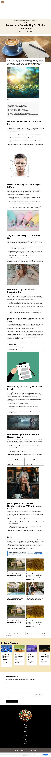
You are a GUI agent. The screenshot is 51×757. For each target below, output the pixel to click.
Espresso (26, 729)
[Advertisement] (25, 11)
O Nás (25, 741)
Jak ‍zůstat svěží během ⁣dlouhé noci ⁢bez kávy (17, 105)
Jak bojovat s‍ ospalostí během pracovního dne (17, 109)
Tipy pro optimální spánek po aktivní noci (16, 107)
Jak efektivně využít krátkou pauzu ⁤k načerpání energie (19, 113)
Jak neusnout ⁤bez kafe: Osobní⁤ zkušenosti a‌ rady (18, 110)
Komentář (8, 682)
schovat (24, 103)
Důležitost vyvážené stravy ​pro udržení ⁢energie (17, 112)
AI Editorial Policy (25, 755)
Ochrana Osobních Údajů (30, 750)
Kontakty (25, 743)
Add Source (45, 754)
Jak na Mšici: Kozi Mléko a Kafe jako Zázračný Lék (13, 634)
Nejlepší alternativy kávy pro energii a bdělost (17, 106)
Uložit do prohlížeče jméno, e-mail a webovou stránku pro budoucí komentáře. (39, 695)
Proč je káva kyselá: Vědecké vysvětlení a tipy (36, 634)
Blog (25, 739)
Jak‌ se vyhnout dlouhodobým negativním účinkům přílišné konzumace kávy (23, 114)
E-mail (21, 697)
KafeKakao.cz (23, 31)
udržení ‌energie (21, 396)
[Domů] (14, 20)
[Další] (48, 656)
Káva (25, 22)
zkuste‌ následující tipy (36, 134)
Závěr (9, 116)
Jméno (8, 697)
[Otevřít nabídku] (48, 2)
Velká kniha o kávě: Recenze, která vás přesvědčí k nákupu (6, 657)
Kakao (25, 731)
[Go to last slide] (3, 656)
